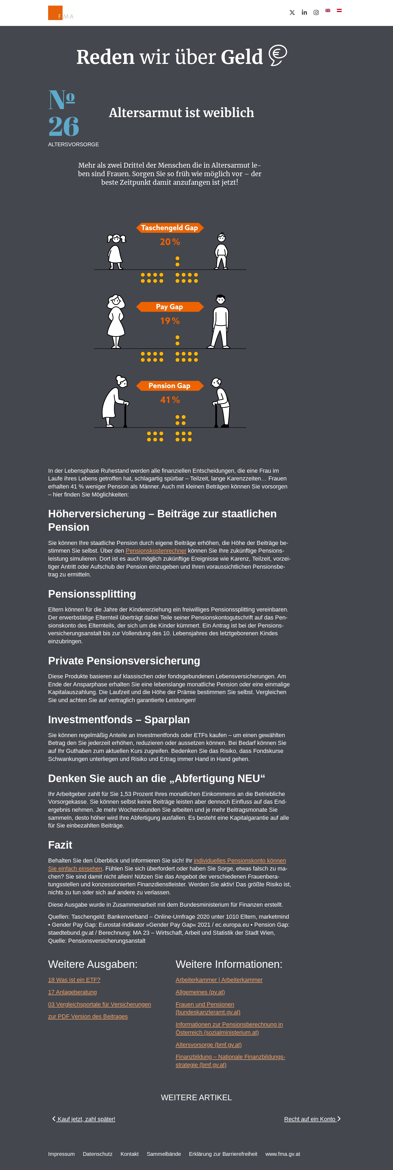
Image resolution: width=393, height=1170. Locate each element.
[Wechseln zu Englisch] (327, 10)
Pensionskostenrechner (156, 550)
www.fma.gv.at (282, 1154)
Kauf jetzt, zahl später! (85, 1119)
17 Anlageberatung (72, 992)
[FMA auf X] (292, 13)
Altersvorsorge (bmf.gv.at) (209, 1044)
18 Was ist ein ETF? (74, 979)
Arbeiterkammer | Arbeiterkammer (219, 979)
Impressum (61, 1154)
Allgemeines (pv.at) (200, 992)
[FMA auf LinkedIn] (304, 13)
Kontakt (130, 1154)
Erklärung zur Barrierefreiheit (223, 1154)
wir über (169, 57)
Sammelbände (164, 1154)
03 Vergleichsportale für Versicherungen (99, 1004)
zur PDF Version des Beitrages (88, 1016)
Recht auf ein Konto (310, 1119)
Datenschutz (98, 1154)
